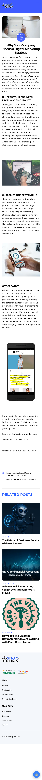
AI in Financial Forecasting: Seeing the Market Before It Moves (18, 589)
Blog (7, 537)
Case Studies (7, 721)
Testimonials (7, 690)
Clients (10, 632)
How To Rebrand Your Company (21, 479)
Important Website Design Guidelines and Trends (18, 474)
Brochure (5, 716)
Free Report (6, 712)
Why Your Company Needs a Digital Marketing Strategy (21, 49)
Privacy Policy (7, 695)
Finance (13, 583)
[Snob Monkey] (7, 7)
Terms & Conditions (9, 699)
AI (3, 537)
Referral (5, 725)
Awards (5, 686)
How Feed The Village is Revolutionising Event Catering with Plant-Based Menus (20, 638)
